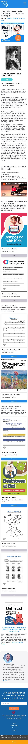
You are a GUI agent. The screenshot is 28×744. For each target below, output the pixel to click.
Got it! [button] (14, 742)
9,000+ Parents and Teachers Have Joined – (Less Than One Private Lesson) (14, 629)
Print (7, 79)
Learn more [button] (23, 737)
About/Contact (14, 725)
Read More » (6, 680)
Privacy (14, 730)
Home (14, 723)
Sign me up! (14, 708)
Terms (14, 728)
